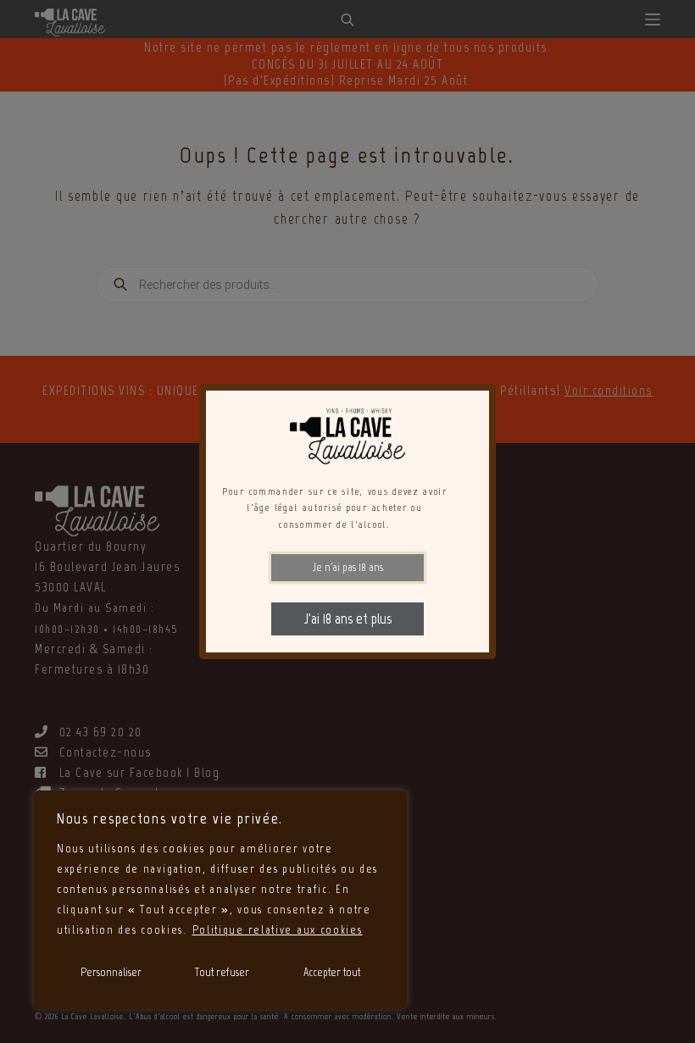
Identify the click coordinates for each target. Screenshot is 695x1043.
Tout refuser (222, 972)
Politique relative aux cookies (277, 930)
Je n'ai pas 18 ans (348, 567)
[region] (220, 900)
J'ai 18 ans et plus (348, 618)
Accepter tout (331, 972)
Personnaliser (111, 972)
